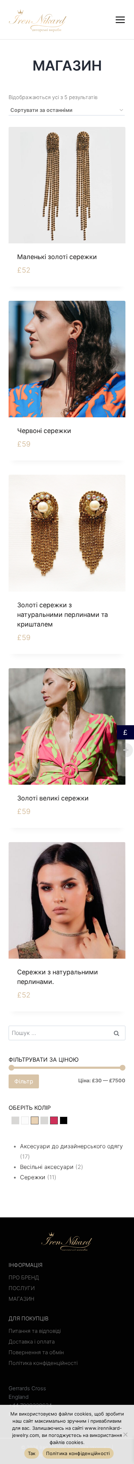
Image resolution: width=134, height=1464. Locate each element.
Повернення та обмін (36, 1352)
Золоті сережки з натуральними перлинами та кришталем (62, 614)
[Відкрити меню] (120, 19)
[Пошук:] (67, 1032)
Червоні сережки (44, 430)
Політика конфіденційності (43, 1363)
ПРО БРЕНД (24, 1277)
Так (32, 1453)
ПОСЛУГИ (22, 1288)
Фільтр (23, 1081)
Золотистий (38, 1121)
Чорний (67, 1121)
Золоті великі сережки (53, 798)
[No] (125, 1434)
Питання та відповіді (35, 1331)
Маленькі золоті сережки (57, 257)
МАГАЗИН (21, 1298)
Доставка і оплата (32, 1341)
